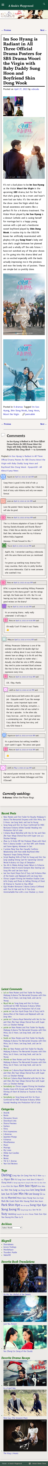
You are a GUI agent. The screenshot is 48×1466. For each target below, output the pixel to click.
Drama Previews (10, 1123)
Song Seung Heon (26, 1210)
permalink (30, 414)
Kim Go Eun (38, 1183)
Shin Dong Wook (19, 410)
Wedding (12, 1214)
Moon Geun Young (24, 1198)
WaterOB (7, 1255)
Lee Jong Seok (37, 1189)
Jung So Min (30, 1182)
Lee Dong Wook (24, 1190)
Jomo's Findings (9, 1247)
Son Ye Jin (37, 1210)
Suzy (4, 1213)
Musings (6, 1148)
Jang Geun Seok (24, 1180)
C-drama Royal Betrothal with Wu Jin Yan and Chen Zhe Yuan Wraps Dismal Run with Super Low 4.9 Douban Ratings (24, 835)
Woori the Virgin (11, 414)
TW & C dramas (10, 1161)
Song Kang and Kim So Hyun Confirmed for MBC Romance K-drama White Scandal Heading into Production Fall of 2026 (23, 827)
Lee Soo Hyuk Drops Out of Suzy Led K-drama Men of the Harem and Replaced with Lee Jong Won (24, 1014)
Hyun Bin (9, 1179)
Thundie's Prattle (10, 1252)
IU (16, 1179)
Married (12, 1197)
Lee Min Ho (20, 1193)
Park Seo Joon (36, 1201)
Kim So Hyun (12, 1186)
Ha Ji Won (37, 1176)
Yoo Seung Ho (7, 1217)
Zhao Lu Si (18, 1217)
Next (43, 30)
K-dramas (18, 406)
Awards (6, 1113)
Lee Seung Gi (35, 1194)
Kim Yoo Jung (11, 1190)
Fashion (6, 1126)
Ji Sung (14, 1183)
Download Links (9, 1121)
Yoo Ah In (25, 1214)
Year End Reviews (10, 1164)
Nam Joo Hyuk (38, 1198)
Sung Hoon (33, 410)
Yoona (31, 1214)
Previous (6, 30)
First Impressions (10, 1132)
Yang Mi (19, 1214)
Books (5, 1115)
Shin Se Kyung (25, 1205)
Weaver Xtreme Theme (39, 1463)
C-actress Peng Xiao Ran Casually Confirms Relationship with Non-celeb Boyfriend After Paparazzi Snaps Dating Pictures (21, 852)
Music (5, 1145)
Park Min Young (22, 1201)
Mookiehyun (8, 1250)
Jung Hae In (21, 1183)
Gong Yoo (28, 1175)
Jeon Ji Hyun (36, 1179)
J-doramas (7, 1134)
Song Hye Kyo (38, 1205)
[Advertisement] (21, 941)
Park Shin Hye (10, 1205)
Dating (6, 1175)
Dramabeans (8, 1244)
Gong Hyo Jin (17, 1176)
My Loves (7, 1150)
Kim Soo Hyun (28, 1186)
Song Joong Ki (10, 1209)
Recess (6, 1158)
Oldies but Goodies (11, 1153)
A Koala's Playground (21, 6)
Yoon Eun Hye (40, 1214)
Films (5, 1129)
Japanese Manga (10, 1137)
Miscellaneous (9, 1142)
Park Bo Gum (7, 1201)
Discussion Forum (10, 1118)
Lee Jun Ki (7, 1193)
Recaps (6, 1156)
